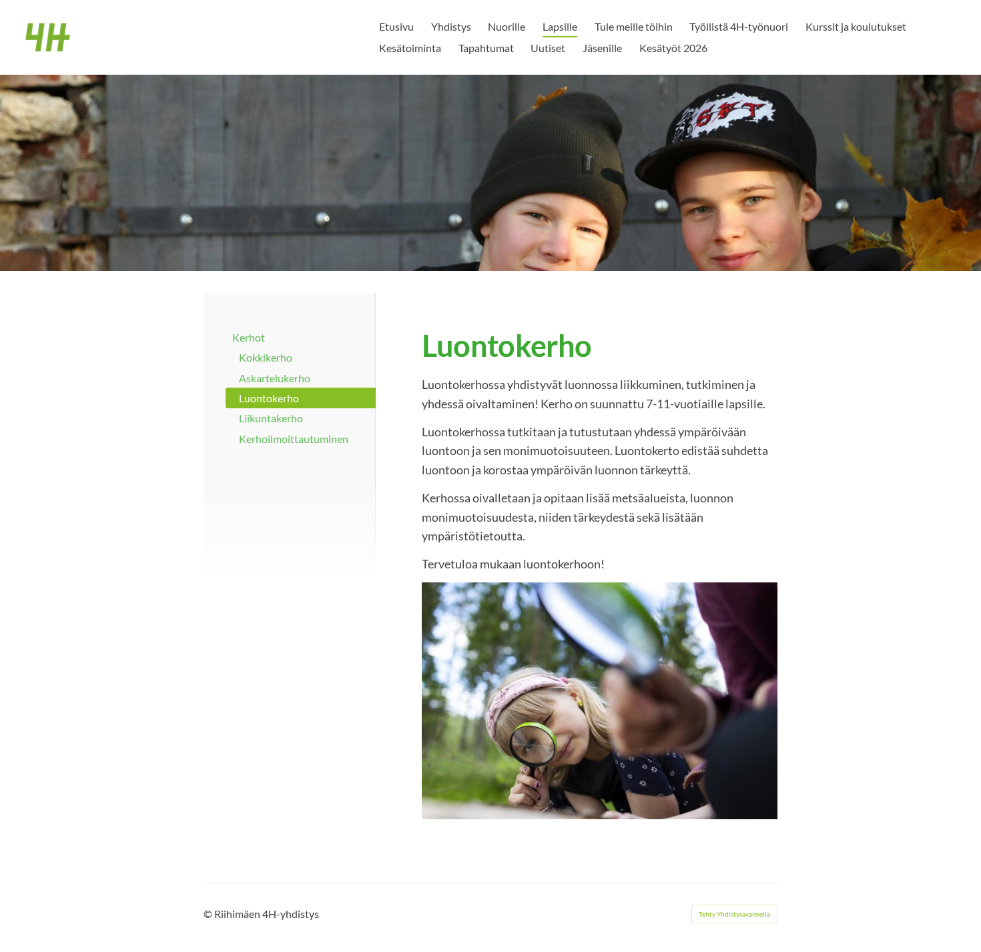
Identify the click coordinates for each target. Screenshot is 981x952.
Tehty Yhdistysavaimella (734, 914)
